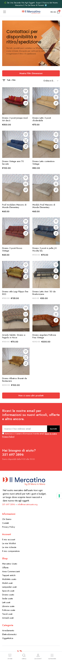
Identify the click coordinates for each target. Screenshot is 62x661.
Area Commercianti (11, 571)
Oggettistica (7, 638)
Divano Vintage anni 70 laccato (13, 162)
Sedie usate (7, 598)
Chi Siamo (6, 519)
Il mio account (8, 539)
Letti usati (6, 602)
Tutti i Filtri (11, 80)
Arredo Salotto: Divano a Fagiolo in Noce (13, 336)
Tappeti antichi (8, 575)
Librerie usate (8, 606)
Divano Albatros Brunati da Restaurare (14, 380)
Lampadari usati (9, 587)
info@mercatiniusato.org (27, 504)
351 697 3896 (8, 504)
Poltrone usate (8, 610)
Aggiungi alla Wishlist (25, 91)
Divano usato (8, 594)
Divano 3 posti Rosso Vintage (12, 249)
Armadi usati (8, 617)
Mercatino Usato (9, 563)
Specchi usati (8, 590)
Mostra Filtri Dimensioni (31, 73)
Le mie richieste (9, 547)
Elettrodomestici (9, 634)
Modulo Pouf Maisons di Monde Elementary (43, 206)
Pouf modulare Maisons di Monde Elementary (14, 206)
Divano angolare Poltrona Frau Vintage (44, 336)
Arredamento (8, 630)
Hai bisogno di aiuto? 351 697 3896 (19, 452)
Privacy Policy (8, 526)
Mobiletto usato (9, 579)
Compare (25, 103)
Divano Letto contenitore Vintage (43, 162)
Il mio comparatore (11, 551)
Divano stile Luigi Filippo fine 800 (15, 293)
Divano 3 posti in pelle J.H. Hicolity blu (44, 249)
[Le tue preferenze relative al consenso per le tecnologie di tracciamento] (59, 496)
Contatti (5, 523)
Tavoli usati (7, 614)
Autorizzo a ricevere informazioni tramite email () (29, 435)
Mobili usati (7, 583)
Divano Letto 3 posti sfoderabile (41, 119)
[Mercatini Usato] (31, 12)
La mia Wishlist (9, 543)
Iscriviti (53, 428)
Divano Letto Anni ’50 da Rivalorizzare (44, 293)
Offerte (5, 567)
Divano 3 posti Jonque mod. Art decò (15, 119)
